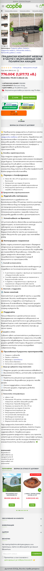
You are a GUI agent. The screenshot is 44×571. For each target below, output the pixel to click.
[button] (12, 29)
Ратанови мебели (37, 11)
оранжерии (18, 359)
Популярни (7, 469)
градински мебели (9, 137)
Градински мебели (25, 11)
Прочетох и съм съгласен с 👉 (19, 559)
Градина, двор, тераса (11, 11)
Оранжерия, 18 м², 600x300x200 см (32, 494)
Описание (21, 117)
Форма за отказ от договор (22, 125)
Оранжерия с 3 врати (11, 493)
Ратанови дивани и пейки (11, 53)
